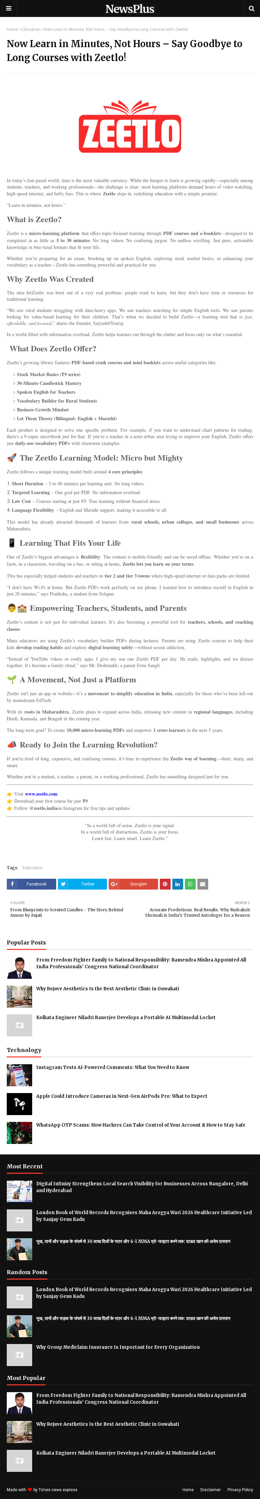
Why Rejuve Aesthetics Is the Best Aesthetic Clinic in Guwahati (107, 989)
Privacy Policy (240, 1489)
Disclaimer (210, 1489)
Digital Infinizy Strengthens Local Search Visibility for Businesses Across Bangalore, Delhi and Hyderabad (142, 1187)
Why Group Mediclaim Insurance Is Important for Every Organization (118, 1347)
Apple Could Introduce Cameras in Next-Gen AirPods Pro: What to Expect (122, 1096)
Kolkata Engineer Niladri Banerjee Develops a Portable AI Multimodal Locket (126, 1017)
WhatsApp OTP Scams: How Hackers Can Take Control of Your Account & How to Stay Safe (140, 1125)
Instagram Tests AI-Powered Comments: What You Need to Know (112, 1067)
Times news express (58, 1489)
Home (12, 29)
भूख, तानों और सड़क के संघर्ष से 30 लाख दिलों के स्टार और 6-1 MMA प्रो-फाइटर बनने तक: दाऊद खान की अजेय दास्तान (133, 1241)
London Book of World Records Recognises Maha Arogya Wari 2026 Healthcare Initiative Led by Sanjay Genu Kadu (144, 1216)
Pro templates (97, 1489)
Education (30, 29)
